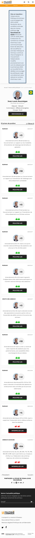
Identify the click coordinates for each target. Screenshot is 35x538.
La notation (12, 517)
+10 (21, 171)
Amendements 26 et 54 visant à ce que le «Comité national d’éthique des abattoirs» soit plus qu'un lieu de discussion (17, 246)
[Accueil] (5, 4)
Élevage (5, 128)
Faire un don (15, 520)
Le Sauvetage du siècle (15, 32)
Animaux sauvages (8, 439)
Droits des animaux (9, 299)
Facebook (5, 525)
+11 (21, 135)
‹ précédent (5, 475)
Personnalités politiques (14, 87)
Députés (15, 5)
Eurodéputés (26, 5)
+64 (21, 446)
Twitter (12, 525)
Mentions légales (7, 522)
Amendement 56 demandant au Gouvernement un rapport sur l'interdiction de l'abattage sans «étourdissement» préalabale (17, 178)
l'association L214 (10, 534)
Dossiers (19, 517)
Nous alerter (5, 520)
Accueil (6, 87)
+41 (21, 377)
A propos (4, 517)
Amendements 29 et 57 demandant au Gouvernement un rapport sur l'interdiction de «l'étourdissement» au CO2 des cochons (17, 212)
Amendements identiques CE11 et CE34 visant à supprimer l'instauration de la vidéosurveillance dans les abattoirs (17, 420)
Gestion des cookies (31, 534)
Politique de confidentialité (22, 522)
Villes (6, 5)
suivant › (31, 475)
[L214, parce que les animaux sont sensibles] (3, 534)
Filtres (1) (31, 123)
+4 (21, 412)
